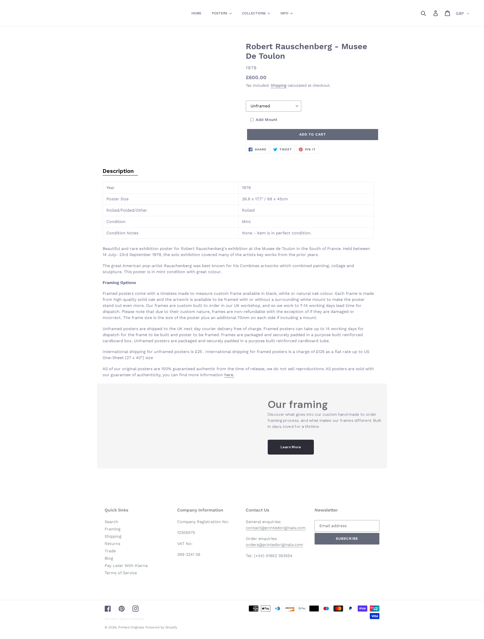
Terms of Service (121, 572)
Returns (112, 543)
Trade (110, 551)
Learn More (291, 447)
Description (118, 171)
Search (111, 521)
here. (229, 374)
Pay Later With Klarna (126, 565)
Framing (112, 529)
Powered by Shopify (161, 627)
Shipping (278, 85)
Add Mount (266, 119)
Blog (109, 558)
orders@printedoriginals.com (274, 544)
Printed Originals (131, 627)
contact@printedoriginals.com (276, 527)
